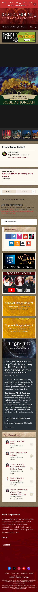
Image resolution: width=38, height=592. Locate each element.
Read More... (9, 427)
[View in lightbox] (19, 86)
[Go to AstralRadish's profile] (4, 153)
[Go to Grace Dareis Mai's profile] (7, 479)
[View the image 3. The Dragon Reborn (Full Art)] (6, 134)
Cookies (31, 573)
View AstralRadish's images (18, 157)
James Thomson (17, 446)
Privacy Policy (15, 573)
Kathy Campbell (17, 497)
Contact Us (24, 573)
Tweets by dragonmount (11, 541)
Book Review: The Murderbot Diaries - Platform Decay (18, 466)
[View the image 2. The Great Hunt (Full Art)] (16, 134)
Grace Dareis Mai (17, 483)
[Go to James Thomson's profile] (7, 442)
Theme (7, 573)
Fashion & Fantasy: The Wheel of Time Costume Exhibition (19, 492)
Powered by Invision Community (19, 577)
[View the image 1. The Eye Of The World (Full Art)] (26, 134)
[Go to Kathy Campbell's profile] (7, 490)
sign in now (10, 209)
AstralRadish (14, 152)
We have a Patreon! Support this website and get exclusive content (17, 4)
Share (9, 191)
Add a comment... (10, 222)
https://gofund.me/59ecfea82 (20, 423)
